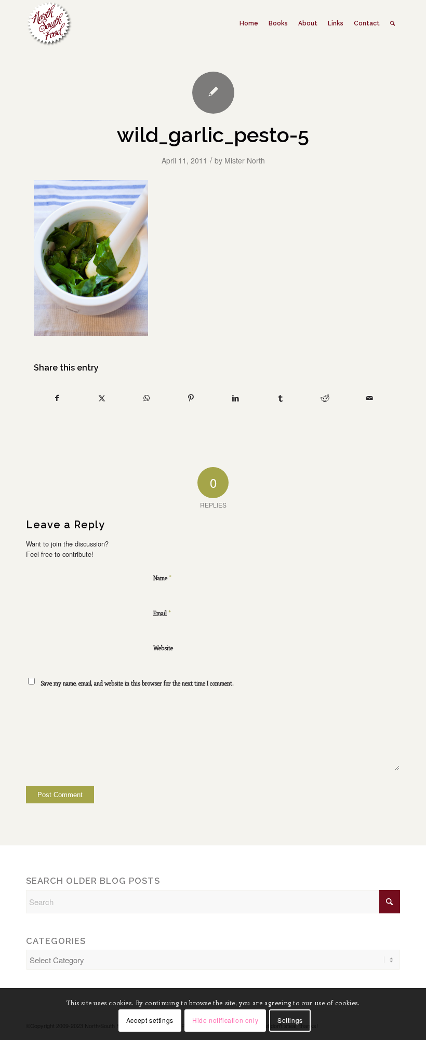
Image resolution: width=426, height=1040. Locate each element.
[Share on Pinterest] (191, 398)
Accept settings (150, 1020)
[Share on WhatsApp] (146, 398)
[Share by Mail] (370, 398)
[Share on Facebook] (56, 398)
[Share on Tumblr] (280, 398)
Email (162, 612)
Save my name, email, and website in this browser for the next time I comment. (137, 683)
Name (162, 577)
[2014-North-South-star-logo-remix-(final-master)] (49, 23)
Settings (290, 1020)
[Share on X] (101, 398)
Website (163, 648)
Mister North (244, 160)
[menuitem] (248, 23)
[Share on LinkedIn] (236, 398)
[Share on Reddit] (325, 398)
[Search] (392, 23)
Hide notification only (225, 1020)
